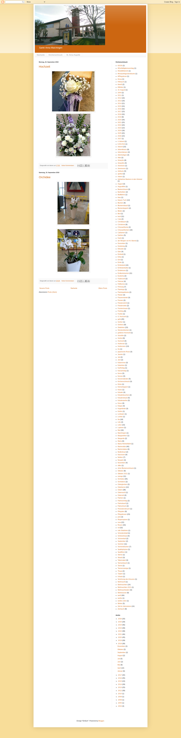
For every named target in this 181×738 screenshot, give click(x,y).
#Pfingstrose (122, 76)
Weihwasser (122, 593)
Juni (119, 360)
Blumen (120, 203)
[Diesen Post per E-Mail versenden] (78, 165)
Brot (119, 214)
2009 (120, 697)
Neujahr (120, 460)
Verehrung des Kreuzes (126, 579)
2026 (119, 136)
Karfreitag (121, 368)
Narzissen (121, 455)
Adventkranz (122, 149)
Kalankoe (121, 365)
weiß (119, 595)
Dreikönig (121, 246)
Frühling (121, 311)
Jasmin (120, 354)
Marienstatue (122, 449)
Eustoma (121, 276)
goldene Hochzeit (124, 333)
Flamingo (121, 289)
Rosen (120, 525)
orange (120, 476)
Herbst (120, 338)
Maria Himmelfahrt (124, 444)
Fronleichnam (123, 308)
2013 (119, 101)
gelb (119, 319)
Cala (119, 219)
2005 (120, 703)
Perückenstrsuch (124, 509)
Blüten (120, 211)
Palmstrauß (122, 503)
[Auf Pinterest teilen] (88, 165)
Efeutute (121, 249)
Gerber (120, 322)
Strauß (120, 557)
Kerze (120, 373)
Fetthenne (121, 284)
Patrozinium (122, 506)
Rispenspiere (122, 520)
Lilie (119, 422)
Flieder (120, 295)
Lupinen (121, 427)
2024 (119, 130)
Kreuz (120, 403)
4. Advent (121, 141)
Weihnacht (121, 582)
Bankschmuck (123, 189)
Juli (119, 357)
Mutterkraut (122, 452)
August (120, 184)
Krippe (120, 406)
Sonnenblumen (123, 547)
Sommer (121, 544)
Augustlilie (121, 186)
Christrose (121, 224)
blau (119, 197)
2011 (119, 95)
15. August (121, 90)
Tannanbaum (122, 563)
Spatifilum (121, 552)
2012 (119, 98)
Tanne (120, 566)
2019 (119, 117)
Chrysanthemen (123, 230)
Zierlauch (121, 609)
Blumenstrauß (123, 205)
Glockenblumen (123, 330)
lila (119, 419)
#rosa (120, 79)
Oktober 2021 (122, 474)
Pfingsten (121, 511)
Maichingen (122, 433)
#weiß (120, 84)
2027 (119, 139)
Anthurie (121, 171)
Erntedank (121, 265)
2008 (120, 700)
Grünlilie (121, 335)
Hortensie (121, 344)
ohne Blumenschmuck (126, 468)
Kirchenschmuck (55, 55)
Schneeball (122, 538)
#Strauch (121, 82)
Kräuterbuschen (123, 395)
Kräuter (120, 392)
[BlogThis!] (81, 165)
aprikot (120, 174)
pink (119, 517)
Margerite (121, 438)
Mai (119, 430)
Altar (119, 158)
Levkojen (121, 414)
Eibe (119, 252)
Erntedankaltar (123, 268)
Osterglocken (122, 484)
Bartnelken (121, 192)
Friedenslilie (122, 306)
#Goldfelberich (123, 71)
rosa (119, 522)
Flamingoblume (123, 292)
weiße (120, 598)
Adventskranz (122, 152)
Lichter (120, 417)
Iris (119, 349)
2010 (120, 694)
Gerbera (121, 325)
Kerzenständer (123, 379)
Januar (120, 671)
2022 (119, 125)
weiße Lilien (122, 601)
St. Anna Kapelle (73, 55)
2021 (119, 122)
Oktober (120, 471)
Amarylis (121, 160)
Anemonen (122, 168)
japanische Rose (124, 352)
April (119, 668)
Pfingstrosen (122, 514)
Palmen (120, 498)
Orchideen (121, 482)
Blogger (101, 721)
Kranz (120, 390)
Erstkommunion (123, 273)
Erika (119, 257)
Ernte (120, 262)
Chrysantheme (123, 227)
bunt (119, 216)
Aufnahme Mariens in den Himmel (130, 179)
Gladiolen (121, 327)
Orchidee (44, 177)
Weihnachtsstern (124, 590)
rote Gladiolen (123, 530)
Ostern (120, 490)
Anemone (121, 166)
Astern (120, 177)
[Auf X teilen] (83, 165)
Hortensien (122, 346)
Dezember (121, 243)
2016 (119, 109)
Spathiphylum (123, 549)
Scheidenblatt (123, 533)
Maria (120, 441)
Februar (120, 281)
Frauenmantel (123, 297)
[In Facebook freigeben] (86, 165)
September (122, 541)
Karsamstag (122, 371)
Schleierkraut (122, 536)
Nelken (120, 457)
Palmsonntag (122, 501)
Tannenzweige (123, 568)
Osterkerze (121, 487)
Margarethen (122, 436)
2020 (119, 120)
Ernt (119, 260)
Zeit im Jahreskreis (124, 606)
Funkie (120, 314)
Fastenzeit (121, 279)
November (121, 463)
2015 (119, 106)
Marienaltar (122, 446)
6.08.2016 (121, 144)
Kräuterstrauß (122, 398)
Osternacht (121, 492)
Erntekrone (122, 270)
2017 (119, 111)
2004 (119, 93)
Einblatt (120, 254)
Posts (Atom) (52, 292)
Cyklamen (121, 233)
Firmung (121, 287)
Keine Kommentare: (68, 165)
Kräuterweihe (122, 400)
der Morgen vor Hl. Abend (127, 241)
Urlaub (120, 576)
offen (119, 465)
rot (119, 528)
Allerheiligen (122, 155)
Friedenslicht (122, 303)
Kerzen (120, 376)
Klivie (120, 384)
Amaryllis (121, 163)
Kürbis (120, 411)
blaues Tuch (122, 200)
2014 (119, 103)
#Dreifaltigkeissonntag (126, 68)
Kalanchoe (121, 363)
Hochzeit (44, 66)
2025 (119, 133)
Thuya (120, 571)
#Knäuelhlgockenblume (126, 74)
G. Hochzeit (122, 316)
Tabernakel (122, 560)
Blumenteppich (123, 208)
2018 (119, 114)
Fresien (120, 300)
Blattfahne (121, 195)
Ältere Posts (102, 288)
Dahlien (120, 235)
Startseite (41, 55)
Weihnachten (122, 585)
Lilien (120, 425)
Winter (120, 603)
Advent (120, 147)
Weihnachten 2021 (124, 587)
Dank (120, 238)
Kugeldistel (122, 408)
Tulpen (120, 574)
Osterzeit (121, 495)
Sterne (120, 555)
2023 (119, 128)
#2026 (120, 66)
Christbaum (122, 222)
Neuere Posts (44, 288)
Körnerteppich (123, 387)
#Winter (120, 87)
